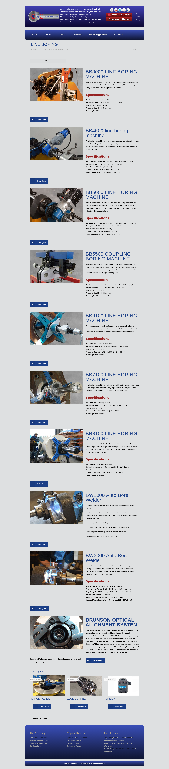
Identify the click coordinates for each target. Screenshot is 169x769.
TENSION (109, 698)
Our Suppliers (35, 746)
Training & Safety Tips (38, 743)
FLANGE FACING (40, 698)
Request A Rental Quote (39, 740)
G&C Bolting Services (38, 738)
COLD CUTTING (76, 698)
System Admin (48, 49)
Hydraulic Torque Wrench (77, 738)
